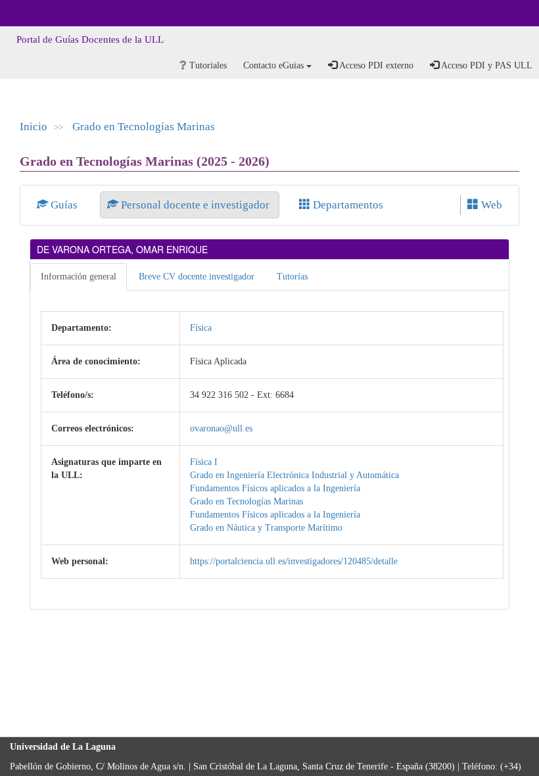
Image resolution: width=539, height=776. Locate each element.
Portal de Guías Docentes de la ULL (90, 39)
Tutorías (292, 276)
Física (201, 328)
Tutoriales (207, 65)
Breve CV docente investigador (196, 276)
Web (490, 205)
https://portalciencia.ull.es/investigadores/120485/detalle (294, 561)
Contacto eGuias (274, 65)
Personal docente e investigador (195, 205)
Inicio (33, 126)
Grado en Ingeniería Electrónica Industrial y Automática (294, 475)
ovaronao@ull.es (221, 428)
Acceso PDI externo (375, 65)
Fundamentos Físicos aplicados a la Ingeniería (275, 488)
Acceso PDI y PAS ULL (485, 65)
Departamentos (346, 205)
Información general (78, 276)
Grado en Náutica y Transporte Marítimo (266, 528)
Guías (64, 205)
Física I (204, 462)
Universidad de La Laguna (46, 13)
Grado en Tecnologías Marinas (143, 126)
